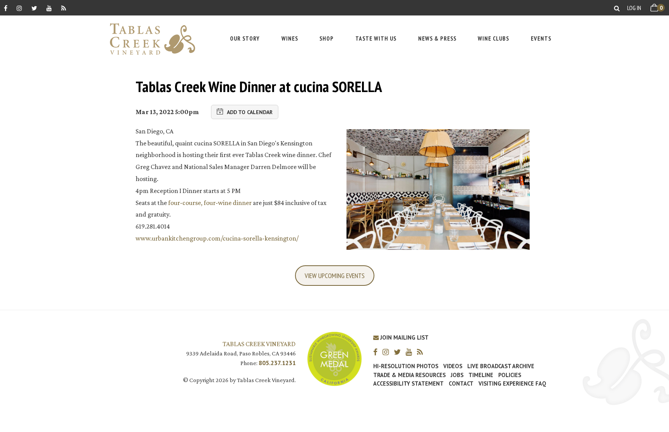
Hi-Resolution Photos (405, 366)
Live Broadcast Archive (500, 366)
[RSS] (63, 8)
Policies (509, 375)
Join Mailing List (404, 337)
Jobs (457, 375)
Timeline (480, 375)
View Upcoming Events (335, 275)
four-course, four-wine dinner (210, 203)
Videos (452, 366)
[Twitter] (34, 8)
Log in (634, 8)
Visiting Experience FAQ (512, 383)
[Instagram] (19, 8)
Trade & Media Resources (409, 375)
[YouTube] (49, 8)
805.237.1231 (277, 363)
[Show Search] (617, 8)
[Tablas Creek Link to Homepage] (148, 38)
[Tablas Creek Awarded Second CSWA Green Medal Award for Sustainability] (334, 358)
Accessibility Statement (408, 383)
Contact (461, 383)
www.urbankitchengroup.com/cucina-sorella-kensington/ (217, 238)
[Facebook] (5, 8)
